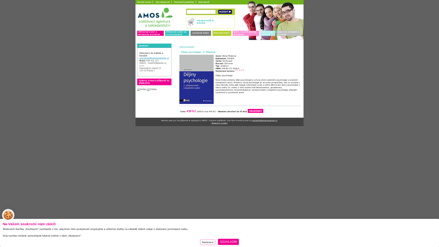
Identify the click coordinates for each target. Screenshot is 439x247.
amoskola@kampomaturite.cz (154, 58)
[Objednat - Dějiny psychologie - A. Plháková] (255, 111)
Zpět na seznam (186, 47)
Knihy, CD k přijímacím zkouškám (245, 33)
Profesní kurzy (221, 33)
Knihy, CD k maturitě (267, 33)
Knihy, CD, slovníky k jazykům (288, 33)
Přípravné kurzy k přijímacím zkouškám (149, 33)
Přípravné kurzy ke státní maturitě (176, 33)
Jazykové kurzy (200, 33)
